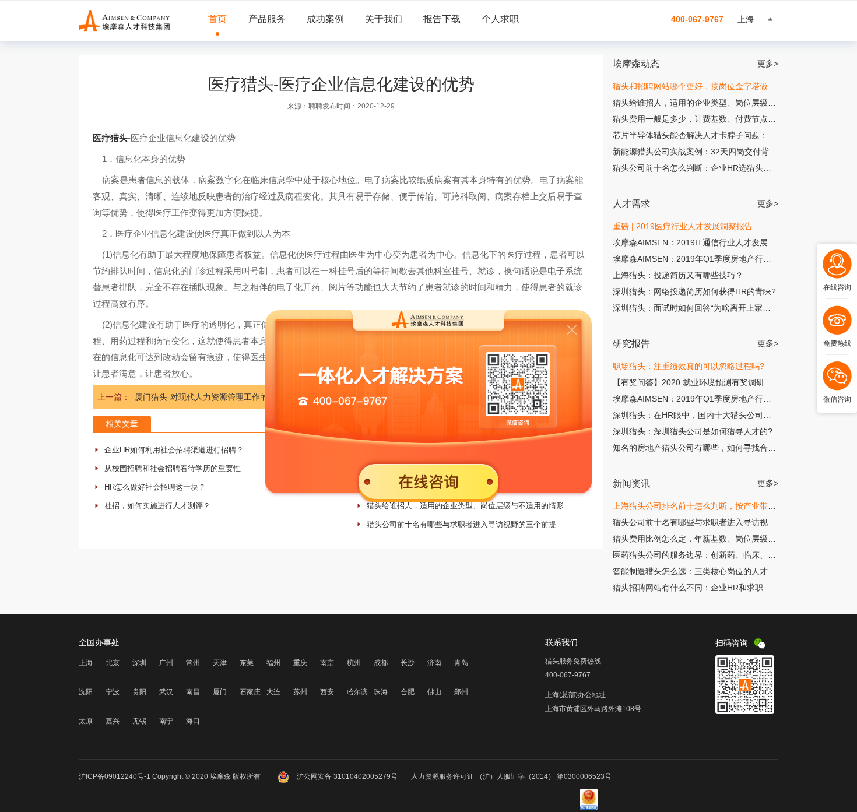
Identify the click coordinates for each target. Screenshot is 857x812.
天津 (220, 663)
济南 (434, 663)
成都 (381, 663)
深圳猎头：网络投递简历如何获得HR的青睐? (694, 291)
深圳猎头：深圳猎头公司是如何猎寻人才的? (692, 431)
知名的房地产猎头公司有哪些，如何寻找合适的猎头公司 (715, 447)
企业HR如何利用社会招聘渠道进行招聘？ (174, 449)
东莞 (247, 663)
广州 (166, 663)
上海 (86, 663)
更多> (767, 63)
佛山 (434, 692)
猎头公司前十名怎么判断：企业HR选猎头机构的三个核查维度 (725, 168)
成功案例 (325, 19)
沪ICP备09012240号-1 (114, 776)
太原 (86, 721)
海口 (193, 721)
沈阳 (86, 692)
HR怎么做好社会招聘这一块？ (155, 487)
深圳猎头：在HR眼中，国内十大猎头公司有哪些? (702, 415)
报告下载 (442, 19)
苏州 (300, 692)
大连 (273, 692)
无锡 (139, 721)
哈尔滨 (357, 692)
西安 (327, 692)
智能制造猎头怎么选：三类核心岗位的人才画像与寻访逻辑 (719, 571)
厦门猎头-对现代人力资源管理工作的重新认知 (218, 397)
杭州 (354, 663)
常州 (193, 663)
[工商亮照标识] (589, 807)
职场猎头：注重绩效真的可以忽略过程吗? (688, 366)
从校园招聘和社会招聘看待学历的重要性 (172, 468)
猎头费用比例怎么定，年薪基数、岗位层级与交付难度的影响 (723, 538)
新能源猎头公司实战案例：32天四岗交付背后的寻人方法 (715, 151)
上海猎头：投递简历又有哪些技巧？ (678, 275)
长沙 (408, 663)
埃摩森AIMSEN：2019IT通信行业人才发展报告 (698, 242)
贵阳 (139, 692)
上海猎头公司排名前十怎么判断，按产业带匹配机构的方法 (719, 506)
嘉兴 (113, 721)
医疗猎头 (110, 138)
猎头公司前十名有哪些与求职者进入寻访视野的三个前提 (461, 524)
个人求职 (500, 19)
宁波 (113, 692)
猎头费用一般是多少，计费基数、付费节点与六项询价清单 (719, 119)
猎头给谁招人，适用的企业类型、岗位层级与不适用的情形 (465, 505)
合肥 (408, 692)
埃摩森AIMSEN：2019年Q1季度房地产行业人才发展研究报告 (725, 258)
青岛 (461, 663)
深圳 (139, 663)
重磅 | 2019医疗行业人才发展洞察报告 (683, 226)
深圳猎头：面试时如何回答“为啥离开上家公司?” (699, 307)
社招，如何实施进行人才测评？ (157, 505)
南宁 (166, 721)
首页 (217, 19)
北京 (113, 663)
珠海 (381, 692)
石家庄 (250, 692)
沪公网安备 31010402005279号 (347, 776)
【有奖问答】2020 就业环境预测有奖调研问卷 (697, 382)
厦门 (220, 692)
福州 (273, 663)
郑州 (461, 692)
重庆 (300, 663)
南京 (327, 663)
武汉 (166, 692)
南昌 (193, 692)
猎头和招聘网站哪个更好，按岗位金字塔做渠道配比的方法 (719, 86)
